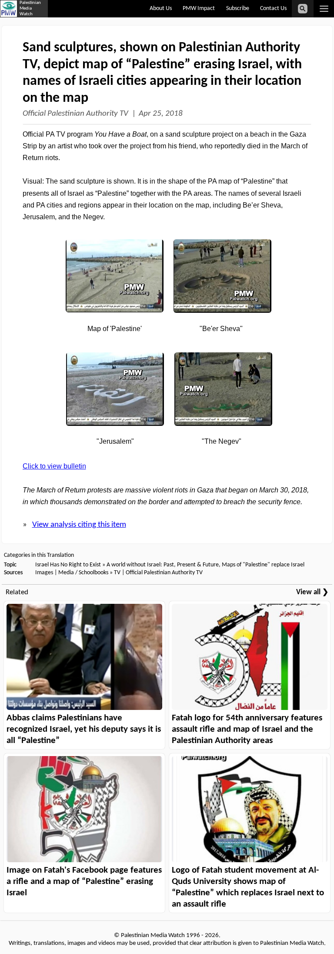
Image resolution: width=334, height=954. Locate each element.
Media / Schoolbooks (83, 572)
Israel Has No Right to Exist (68, 565)
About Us (161, 8)
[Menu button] (324, 8)
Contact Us (273, 8)
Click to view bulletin (54, 466)
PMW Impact (199, 8)
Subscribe (237, 8)
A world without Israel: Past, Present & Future (163, 565)
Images (44, 572)
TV (117, 572)
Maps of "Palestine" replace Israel (263, 565)
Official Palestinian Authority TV (75, 114)
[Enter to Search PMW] (303, 8)
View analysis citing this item (79, 525)
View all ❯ (312, 592)
